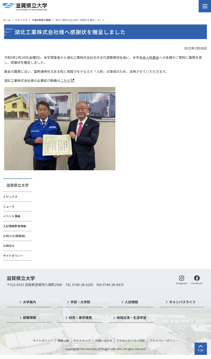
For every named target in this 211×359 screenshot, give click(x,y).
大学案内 (29, 301)
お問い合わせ (103, 340)
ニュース (8, 206)
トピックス (21, 20)
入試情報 (131, 301)
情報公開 (63, 340)
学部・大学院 (80, 301)
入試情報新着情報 (14, 226)
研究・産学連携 (80, 317)
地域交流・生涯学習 (131, 317)
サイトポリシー (13, 256)
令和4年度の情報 (41, 20)
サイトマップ (82, 340)
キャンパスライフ (182, 301)
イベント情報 (11, 216)
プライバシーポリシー (163, 340)
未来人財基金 (149, 57)
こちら (65, 80)
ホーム (7, 20)
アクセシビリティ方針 (131, 340)
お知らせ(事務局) (14, 236)
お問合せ (9, 246)
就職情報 (29, 317)
